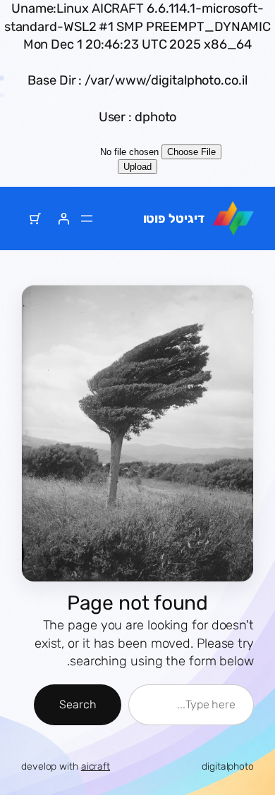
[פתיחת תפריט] (86, 218)
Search (77, 704)
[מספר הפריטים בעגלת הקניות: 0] (35, 218)
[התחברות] (63, 218)
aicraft (95, 766)
